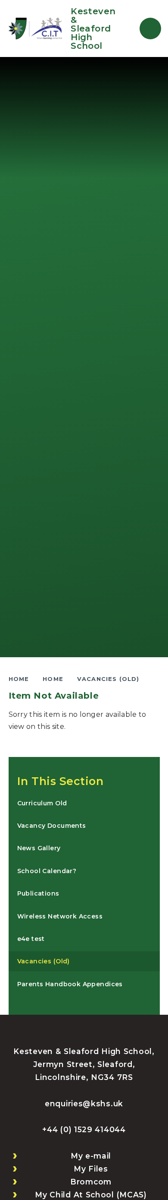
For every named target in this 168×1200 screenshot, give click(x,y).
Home (19, 678)
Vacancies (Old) (108, 678)
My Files (91, 1168)
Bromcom (91, 1181)
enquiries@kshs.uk (84, 1103)
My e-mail (91, 1155)
